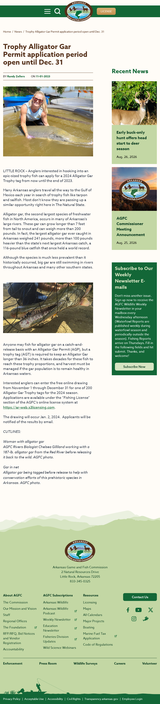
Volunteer (149, 663)
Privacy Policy (11, 699)
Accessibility (55, 699)
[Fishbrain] (145, 619)
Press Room (48, 663)
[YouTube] (138, 610)
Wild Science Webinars (59, 647)
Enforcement (12, 663)
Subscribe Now (134, 367)
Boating (88, 627)
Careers (119, 663)
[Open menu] (47, 11)
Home (7, 31)
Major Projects (93, 621)
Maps (87, 608)
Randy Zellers (16, 76)
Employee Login (132, 699)
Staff (6, 615)
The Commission (15, 602)
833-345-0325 (80, 581)
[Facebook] (128, 610)
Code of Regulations (98, 644)
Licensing (90, 602)
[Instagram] (134, 618)
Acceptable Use (34, 699)
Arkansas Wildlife (55, 602)
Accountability (13, 649)
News (18, 31)
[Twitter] (150, 610)
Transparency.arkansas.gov (101, 699)
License (106, 11)
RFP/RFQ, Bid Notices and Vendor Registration (19, 638)
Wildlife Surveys (85, 663)
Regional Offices (15, 621)
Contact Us (140, 597)
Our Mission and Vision (19, 608)
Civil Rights (74, 699)
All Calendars (92, 615)
